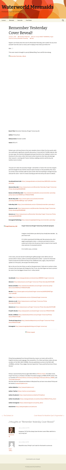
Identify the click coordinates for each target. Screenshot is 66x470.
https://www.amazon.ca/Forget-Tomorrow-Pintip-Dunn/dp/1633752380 (35, 307)
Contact (4, 20)
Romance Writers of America (25, 377)
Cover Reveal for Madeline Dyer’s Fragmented (49, 415)
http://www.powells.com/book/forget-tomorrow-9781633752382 (36, 311)
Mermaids (11, 20)
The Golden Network (14, 379)
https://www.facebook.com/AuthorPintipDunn (32, 395)
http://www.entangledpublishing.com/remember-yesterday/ (38, 220)
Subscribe (19, 20)
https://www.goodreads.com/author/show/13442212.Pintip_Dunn (38, 399)
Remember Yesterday (22, 38)
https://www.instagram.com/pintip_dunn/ (31, 402)
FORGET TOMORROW (44, 36)
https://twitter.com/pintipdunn (26, 391)
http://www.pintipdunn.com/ (26, 387)
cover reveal (36, 36)
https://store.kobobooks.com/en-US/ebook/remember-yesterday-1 (36, 204)
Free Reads (29, 20)
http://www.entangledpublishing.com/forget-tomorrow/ (31, 326)
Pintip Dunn (27, 36)
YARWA (52, 377)
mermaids (21, 36)
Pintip (32, 38)
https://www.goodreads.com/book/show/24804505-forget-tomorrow (35, 278)
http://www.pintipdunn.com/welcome (26, 406)
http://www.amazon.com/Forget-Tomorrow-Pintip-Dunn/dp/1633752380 (34, 282)
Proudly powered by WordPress (33, 466)
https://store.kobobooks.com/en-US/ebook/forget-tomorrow (29, 297)
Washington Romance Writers (41, 377)
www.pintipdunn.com (21, 383)
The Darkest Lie (7, 415)
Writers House (42, 373)
